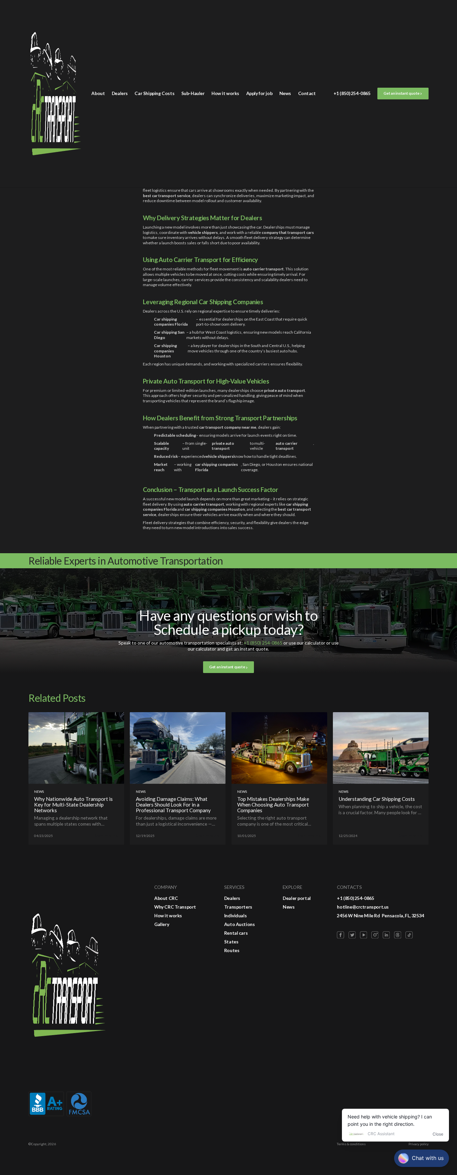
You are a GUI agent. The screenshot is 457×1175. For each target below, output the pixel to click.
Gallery (161, 924)
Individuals (235, 915)
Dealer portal (297, 898)
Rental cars (236, 933)
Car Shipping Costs (154, 93)
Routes (232, 950)
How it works (225, 93)
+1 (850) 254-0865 (352, 93)
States (231, 941)
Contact (307, 93)
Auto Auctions (239, 924)
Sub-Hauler (193, 93)
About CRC (166, 898)
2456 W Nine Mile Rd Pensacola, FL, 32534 (380, 915)
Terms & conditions (351, 1144)
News (285, 93)
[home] (55, 93)
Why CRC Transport (175, 907)
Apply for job (259, 93)
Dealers (120, 93)
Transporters (238, 907)
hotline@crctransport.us (363, 907)
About (98, 93)
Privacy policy (418, 1144)
